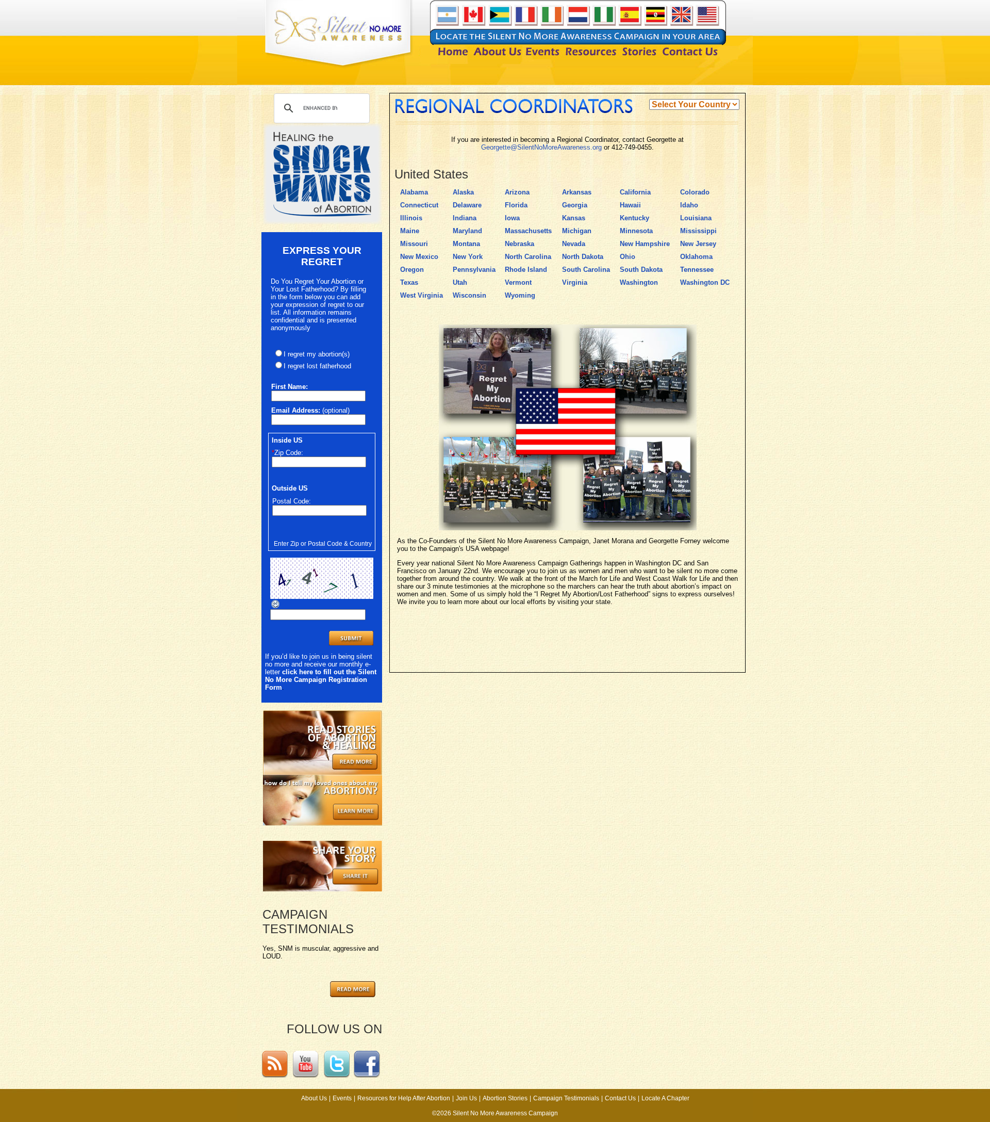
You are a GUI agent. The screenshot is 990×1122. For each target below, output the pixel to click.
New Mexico (419, 257)
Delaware (467, 205)
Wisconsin (469, 295)
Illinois (411, 218)
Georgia (574, 205)
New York (468, 257)
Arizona (517, 192)
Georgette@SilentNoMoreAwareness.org (541, 147)
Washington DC (705, 282)
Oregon (412, 269)
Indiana (464, 218)
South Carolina (586, 269)
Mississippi (698, 231)
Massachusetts (528, 231)
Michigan (576, 231)
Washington (639, 282)
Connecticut (419, 205)
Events (342, 1098)
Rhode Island (526, 269)
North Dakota (582, 257)
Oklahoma (696, 257)
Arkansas (576, 192)
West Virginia (421, 295)
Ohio (627, 257)
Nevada (573, 244)
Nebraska (519, 244)
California (635, 192)
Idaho (689, 205)
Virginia (574, 282)
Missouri (414, 244)
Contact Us (620, 1098)
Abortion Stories (505, 1098)
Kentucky (634, 218)
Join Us (466, 1098)
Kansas (573, 218)
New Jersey (698, 244)
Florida (516, 205)
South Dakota (641, 269)
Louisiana (696, 218)
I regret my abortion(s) (317, 354)
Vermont (518, 282)
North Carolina (528, 257)
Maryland (467, 231)
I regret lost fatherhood (317, 366)
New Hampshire (645, 244)
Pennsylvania (474, 269)
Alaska (463, 192)
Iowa (512, 218)
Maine (409, 231)
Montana (466, 244)
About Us (314, 1098)
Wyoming (520, 295)
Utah (460, 282)
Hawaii (630, 205)
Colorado (695, 192)
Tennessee (697, 269)
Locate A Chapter (665, 1098)
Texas (409, 282)
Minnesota (636, 231)
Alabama (414, 192)
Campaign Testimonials (566, 1098)
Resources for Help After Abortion (403, 1098)
